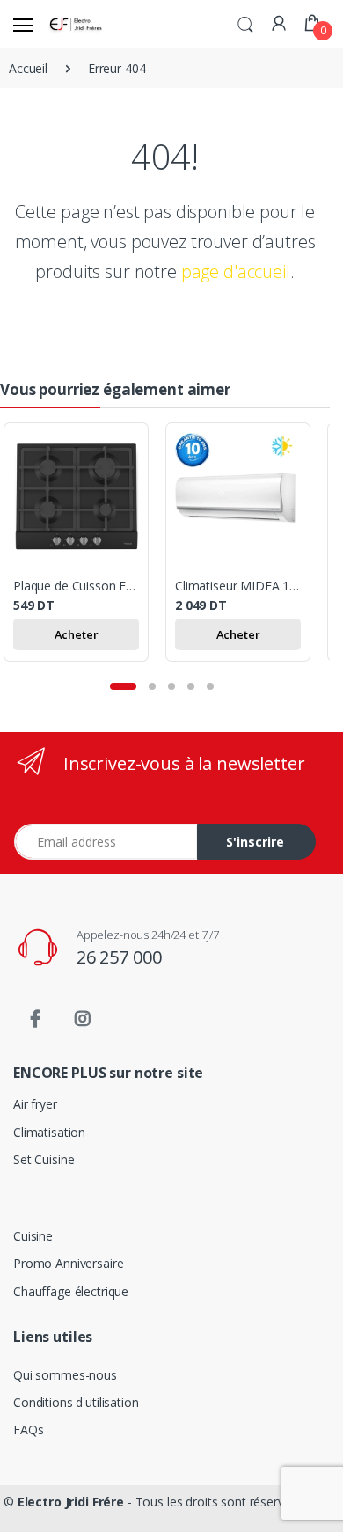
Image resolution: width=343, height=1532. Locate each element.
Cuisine (33, 1236)
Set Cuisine (43, 1159)
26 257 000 (119, 957)
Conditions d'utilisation (76, 1402)
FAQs (28, 1429)
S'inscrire (255, 841)
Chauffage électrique (70, 1291)
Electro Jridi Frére (71, 1501)
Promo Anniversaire (68, 1263)
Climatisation (49, 1132)
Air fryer (35, 1104)
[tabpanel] (84, 545)
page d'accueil (235, 271)
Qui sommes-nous (65, 1375)
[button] (245, 23)
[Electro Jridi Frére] (77, 24)
